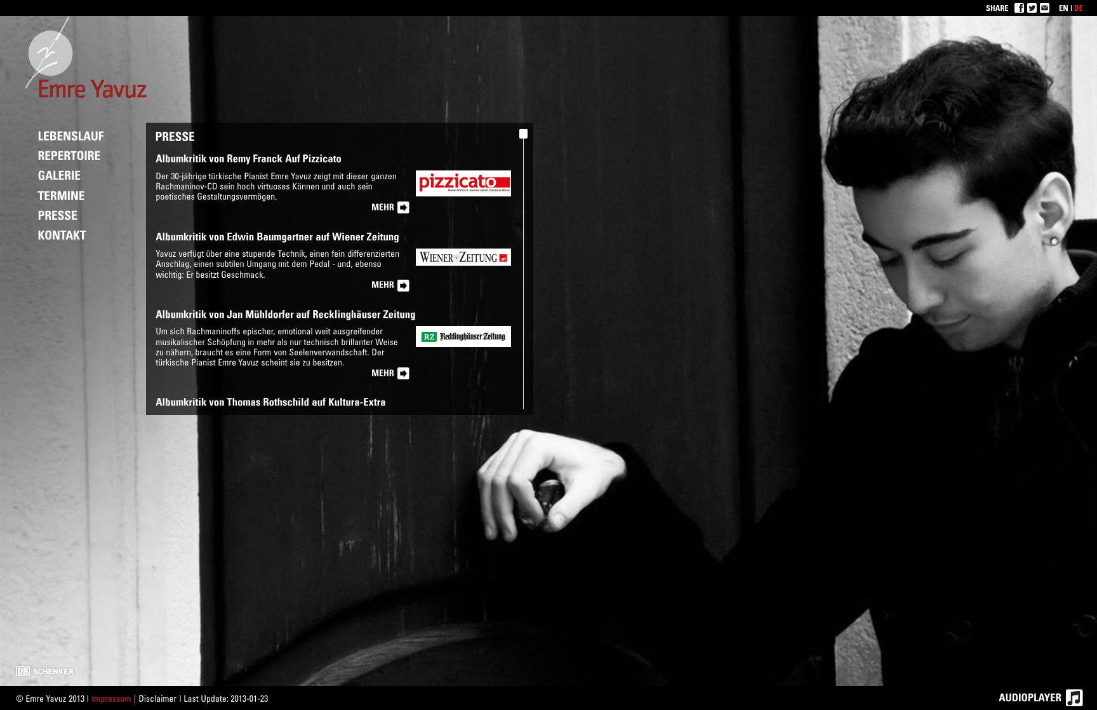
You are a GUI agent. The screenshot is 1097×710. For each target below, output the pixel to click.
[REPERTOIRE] (69, 154)
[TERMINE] (61, 194)
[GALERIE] (59, 174)
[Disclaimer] (157, 698)
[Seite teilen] (1044, 8)
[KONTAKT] (62, 234)
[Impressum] (111, 698)
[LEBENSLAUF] (71, 135)
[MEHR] (390, 207)
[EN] (1063, 7)
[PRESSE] (58, 214)
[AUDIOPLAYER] (1046, 698)
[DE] (1078, 7)
